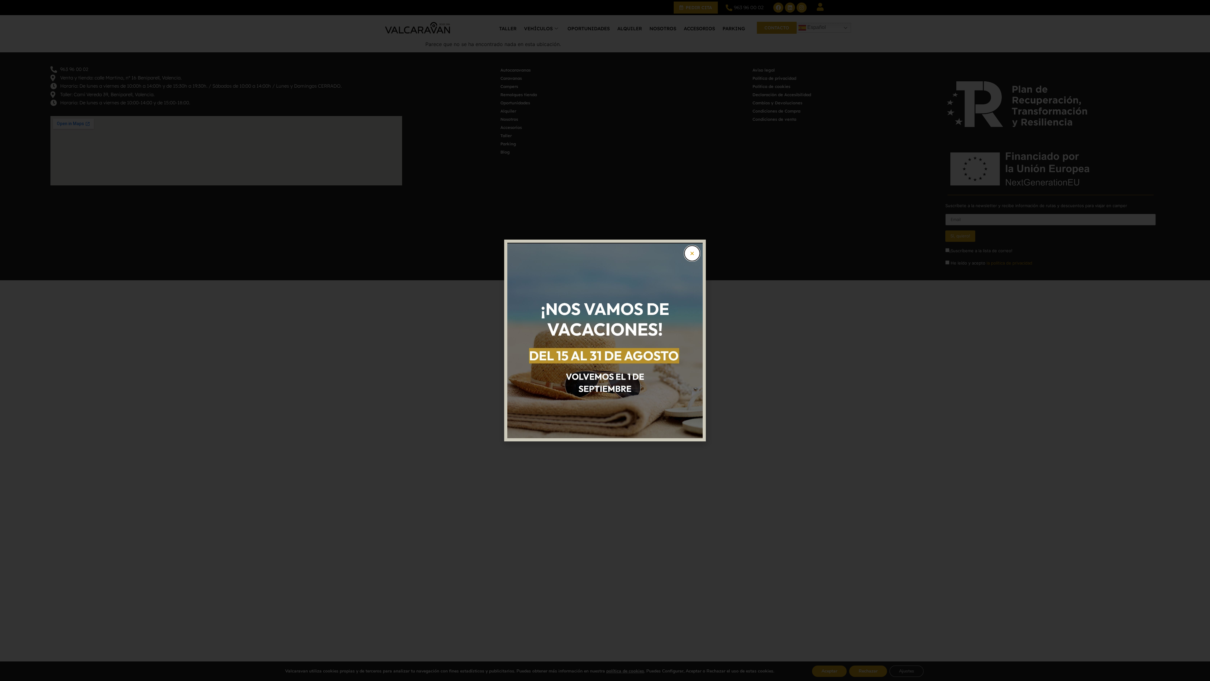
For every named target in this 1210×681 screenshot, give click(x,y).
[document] (605, 340)
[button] (692, 253)
